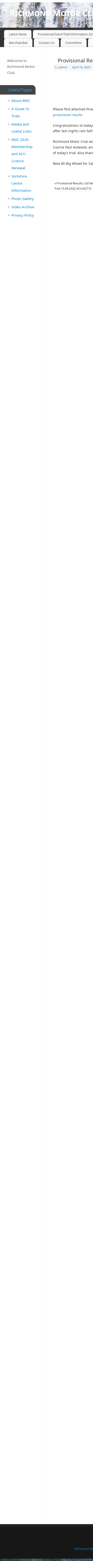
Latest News (18, 34)
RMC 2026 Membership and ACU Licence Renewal (21, 153)
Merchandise (18, 43)
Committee (73, 43)
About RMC (20, 100)
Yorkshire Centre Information (21, 183)
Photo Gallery (22, 198)
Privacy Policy (22, 215)
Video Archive (22, 206)
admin (62, 67)
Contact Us (46, 43)
